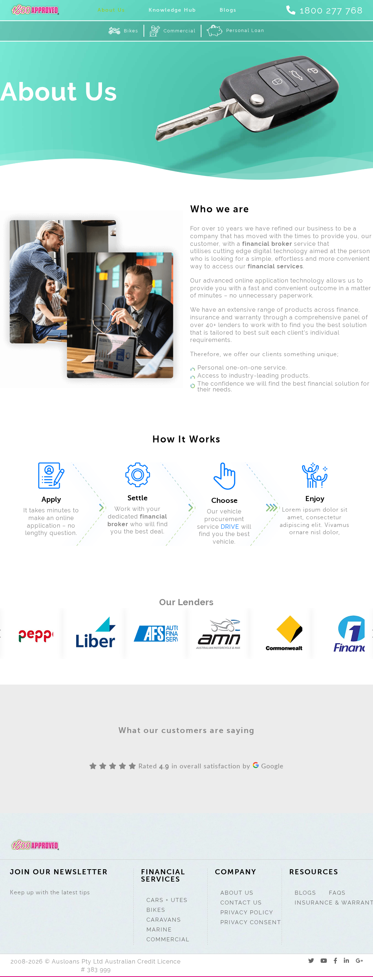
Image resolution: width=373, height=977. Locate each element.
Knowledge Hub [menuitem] (172, 10)
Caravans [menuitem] (163, 920)
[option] (31, 633)
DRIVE (230, 526)
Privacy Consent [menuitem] (250, 922)
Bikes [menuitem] (131, 31)
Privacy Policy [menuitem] (247, 912)
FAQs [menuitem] (337, 893)
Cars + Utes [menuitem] (167, 900)
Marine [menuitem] (159, 929)
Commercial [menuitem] (180, 31)
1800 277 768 (331, 10)
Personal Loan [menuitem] (245, 30)
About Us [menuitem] (111, 10)
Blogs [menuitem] (228, 10)
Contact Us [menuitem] (241, 902)
